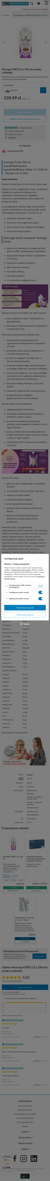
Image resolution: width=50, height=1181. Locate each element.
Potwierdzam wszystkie (25, 608)
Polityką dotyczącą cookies (21, 570)
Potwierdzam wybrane (25, 615)
